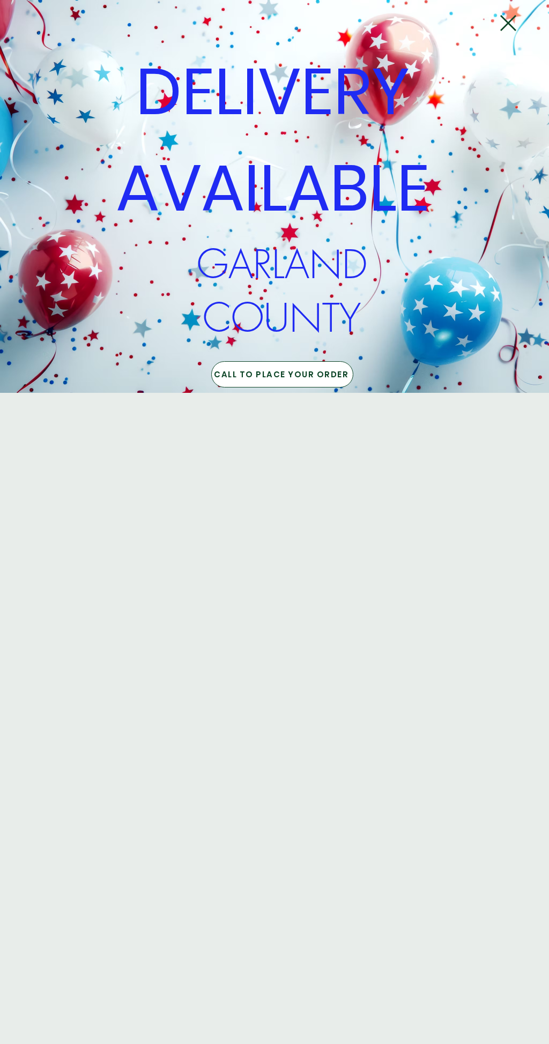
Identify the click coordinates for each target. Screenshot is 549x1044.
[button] (508, 23)
